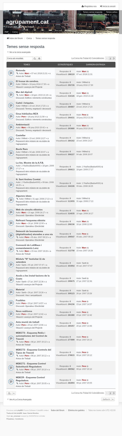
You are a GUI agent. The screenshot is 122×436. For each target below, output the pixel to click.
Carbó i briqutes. (25, 103)
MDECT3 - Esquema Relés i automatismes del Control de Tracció (31, 336)
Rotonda (20, 70)
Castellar (20, 135)
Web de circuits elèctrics (29, 209)
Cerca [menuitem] (15, 32)
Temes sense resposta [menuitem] (92, 12)
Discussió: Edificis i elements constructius (34, 98)
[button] (113, 58)
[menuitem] (10, 419)
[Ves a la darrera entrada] (88, 71)
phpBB (20, 410)
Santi (23, 265)
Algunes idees (23, 196)
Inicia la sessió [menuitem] (109, 6)
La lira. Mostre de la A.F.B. (30, 162)
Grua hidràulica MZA (27, 113)
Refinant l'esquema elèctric (30, 220)
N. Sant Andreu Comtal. (28, 179)
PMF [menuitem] (7, 32)
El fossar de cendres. (27, 81)
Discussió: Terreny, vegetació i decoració (33, 109)
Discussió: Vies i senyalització (29, 295)
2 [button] (110, 58)
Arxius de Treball (23, 76)
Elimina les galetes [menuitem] (76, 410)
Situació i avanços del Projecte (29, 87)
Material (20, 289)
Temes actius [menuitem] (111, 12)
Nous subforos (24, 311)
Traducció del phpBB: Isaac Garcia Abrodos (23, 413)
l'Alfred (24, 84)
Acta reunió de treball (27, 322)
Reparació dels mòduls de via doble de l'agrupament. (33, 142)
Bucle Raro (22, 149)
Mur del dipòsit (24, 92)
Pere (23, 117)
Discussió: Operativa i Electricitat (30, 215)
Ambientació (23, 124)
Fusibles (20, 300)
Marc (27, 73)
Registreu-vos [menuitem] (91, 6)
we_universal (15, 416)
